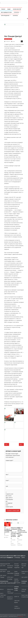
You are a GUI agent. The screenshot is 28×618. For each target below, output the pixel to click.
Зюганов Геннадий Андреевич (17, 565)
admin (6, 537)
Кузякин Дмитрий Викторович (17, 580)
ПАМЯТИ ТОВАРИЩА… (7, 444)
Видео (9, 9)
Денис (13, 41)
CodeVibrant (20, 616)
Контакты (15, 15)
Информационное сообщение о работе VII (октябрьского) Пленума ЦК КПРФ (14, 532)
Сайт (7, 486)
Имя (7, 474)
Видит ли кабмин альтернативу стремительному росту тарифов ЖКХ (21, 532)
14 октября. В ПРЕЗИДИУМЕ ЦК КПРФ (7, 530)
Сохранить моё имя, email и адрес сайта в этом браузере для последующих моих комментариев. (9, 500)
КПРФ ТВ (16, 596)
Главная (3, 9)
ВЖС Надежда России (6, 12)
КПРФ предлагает (5, 15)
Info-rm (2, 589)
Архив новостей (17, 9)
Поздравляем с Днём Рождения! (22, 444)
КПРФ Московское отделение (10, 565)
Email (7, 480)
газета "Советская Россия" (3, 595)
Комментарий (9, 460)
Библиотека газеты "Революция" (10, 591)
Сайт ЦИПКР (24, 577)
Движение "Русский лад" (23, 565)
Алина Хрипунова (13, 544)
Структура (16, 12)
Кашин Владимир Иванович (16, 573)
